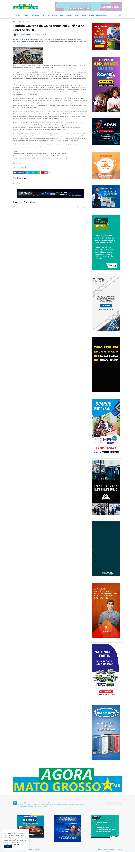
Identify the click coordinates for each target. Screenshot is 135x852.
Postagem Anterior (19, 207)
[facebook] (108, 803)
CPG (48, 16)
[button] (115, 16)
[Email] (46, 172)
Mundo (83, 16)
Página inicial (17, 22)
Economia (69, 16)
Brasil (77, 16)
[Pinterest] (42, 172)
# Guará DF (25, 22)
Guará (26, 168)
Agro (61, 16)
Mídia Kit (119, 849)
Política (91, 16)
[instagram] (120, 803)
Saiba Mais (16, 844)
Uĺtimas (35, 16)
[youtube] (116, 803)
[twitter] (112, 803)
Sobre (106, 849)
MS (43, 16)
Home (100, 849)
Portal (26, 16)
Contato (112, 849)
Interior (54, 16)
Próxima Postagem (81, 207)
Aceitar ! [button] (8, 847)
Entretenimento (101, 16)
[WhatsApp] (38, 172)
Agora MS (18, 16)
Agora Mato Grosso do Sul (31, 849)
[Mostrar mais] (49, 172)
